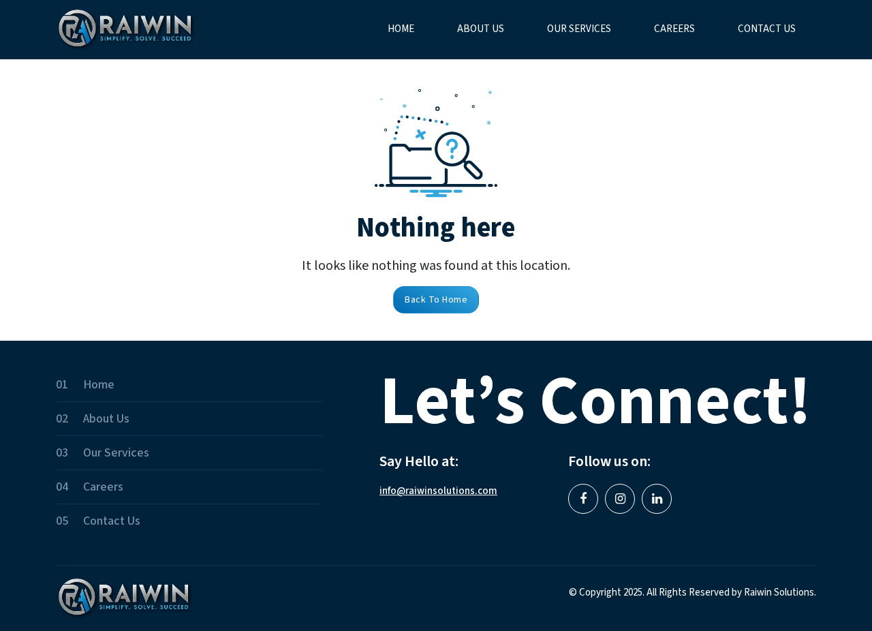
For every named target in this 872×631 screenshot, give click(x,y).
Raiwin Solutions (779, 592)
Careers (674, 29)
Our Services (579, 29)
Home (401, 29)
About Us (480, 29)
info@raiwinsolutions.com (438, 491)
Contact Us (767, 29)
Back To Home (436, 300)
